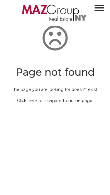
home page (80, 100)
